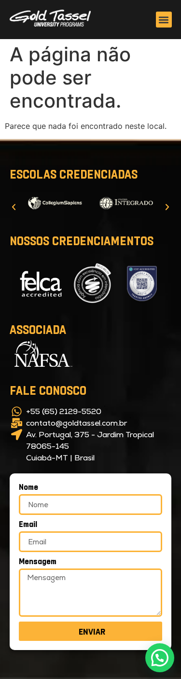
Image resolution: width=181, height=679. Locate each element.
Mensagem (37, 561)
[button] (163, 20)
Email (28, 524)
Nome (28, 487)
